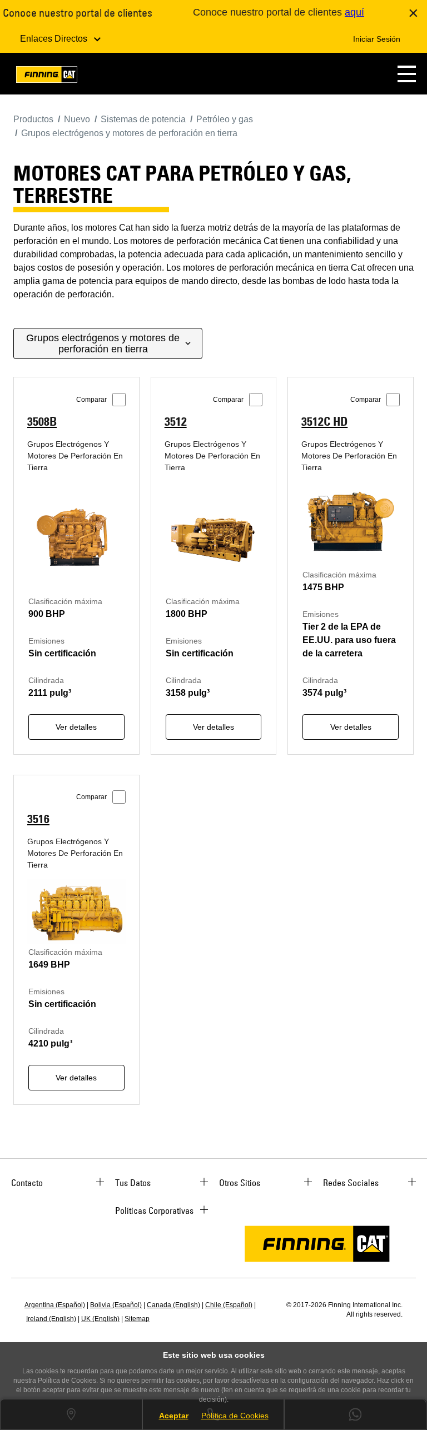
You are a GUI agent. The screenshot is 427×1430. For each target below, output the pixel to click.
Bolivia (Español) (116, 1305)
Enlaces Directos (55, 38)
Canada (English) (173, 1305)
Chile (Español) (228, 1305)
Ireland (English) (51, 1319)
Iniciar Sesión (376, 38)
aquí (354, 12)
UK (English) (100, 1319)
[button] (406, 73)
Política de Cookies (235, 1415)
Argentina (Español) (54, 1305)
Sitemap (137, 1319)
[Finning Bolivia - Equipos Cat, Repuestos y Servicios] (46, 76)
